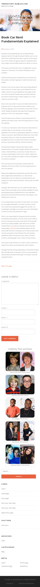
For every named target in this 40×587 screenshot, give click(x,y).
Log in (3, 489)
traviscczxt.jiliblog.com (14, 4)
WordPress (24, 566)
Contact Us (9, 583)
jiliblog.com (19, 579)
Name (4, 308)
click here (13, 228)
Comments (6, 566)
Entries (24, 563)
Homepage (5, 494)
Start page (5, 498)
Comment (5, 281)
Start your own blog (8, 503)
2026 (3, 541)
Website (4, 327)
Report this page (6, 266)
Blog (2, 552)
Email (4, 318)
